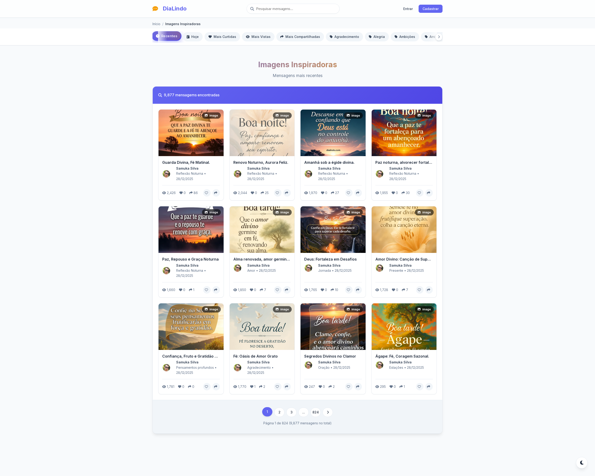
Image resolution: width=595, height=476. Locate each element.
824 (315, 412)
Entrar (408, 9)
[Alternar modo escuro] (582, 463)
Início (156, 24)
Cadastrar (431, 9)
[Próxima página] (328, 412)
